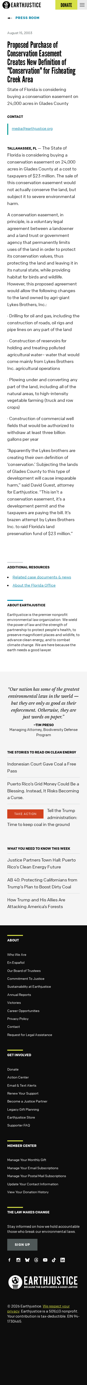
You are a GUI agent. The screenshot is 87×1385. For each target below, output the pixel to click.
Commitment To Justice (25, 978)
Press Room (27, 17)
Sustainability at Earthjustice (29, 986)
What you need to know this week (38, 848)
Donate (13, 1069)
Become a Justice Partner (27, 1101)
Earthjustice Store (21, 1117)
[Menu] (82, 5)
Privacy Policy (18, 1018)
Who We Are (16, 954)
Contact (13, 1026)
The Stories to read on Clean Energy (41, 752)
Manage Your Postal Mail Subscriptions (36, 1176)
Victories (14, 1002)
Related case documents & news (42, 577)
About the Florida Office (34, 585)
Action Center (18, 1077)
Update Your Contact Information (32, 1184)
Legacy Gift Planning (23, 1109)
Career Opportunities (23, 1010)
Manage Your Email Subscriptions (32, 1168)
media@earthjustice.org (32, 128)
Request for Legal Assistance (29, 1034)
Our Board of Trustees (24, 970)
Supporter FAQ (18, 1125)
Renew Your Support (22, 1093)
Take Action (25, 814)
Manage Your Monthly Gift (26, 1159)
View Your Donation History (28, 1192)
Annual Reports (19, 994)
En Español (15, 962)
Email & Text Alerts (21, 1085)
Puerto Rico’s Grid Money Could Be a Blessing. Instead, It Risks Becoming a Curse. (43, 790)
